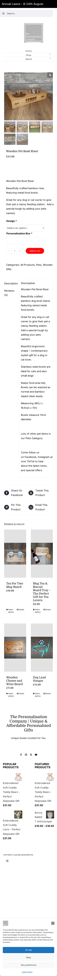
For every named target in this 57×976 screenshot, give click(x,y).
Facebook (30, 457)
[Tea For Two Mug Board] (15, 553)
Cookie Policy (27, 972)
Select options (11, 611)
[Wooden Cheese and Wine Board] (15, 647)
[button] (52, 923)
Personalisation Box (19, 233)
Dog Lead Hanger (39, 679)
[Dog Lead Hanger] (42, 647)
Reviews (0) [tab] (9, 293)
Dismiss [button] (50, 4)
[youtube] (36, 755)
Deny (28, 957)
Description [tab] (10, 283)
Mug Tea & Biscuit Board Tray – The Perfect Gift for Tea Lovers (42, 592)
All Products (27, 264)
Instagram (44, 457)
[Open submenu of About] (50, 58)
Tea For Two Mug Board (14, 585)
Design (11, 221)
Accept (28, 950)
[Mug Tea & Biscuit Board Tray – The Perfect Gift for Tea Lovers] (42, 553)
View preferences (28, 965)
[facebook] (21, 755)
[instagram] (26, 755)
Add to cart (35, 251)
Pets (39, 264)
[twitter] (31, 755)
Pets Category (34, 438)
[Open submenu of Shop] (50, 54)
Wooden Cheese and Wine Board (14, 681)
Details (21, 610)
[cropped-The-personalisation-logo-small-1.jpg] (33, 24)
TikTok (31, 461)
